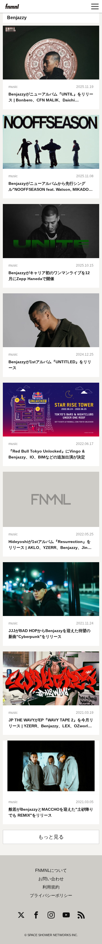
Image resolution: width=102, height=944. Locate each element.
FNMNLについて (51, 870)
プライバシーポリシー (51, 895)
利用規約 (51, 887)
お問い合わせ (51, 879)
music (13, 86)
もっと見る (51, 837)
